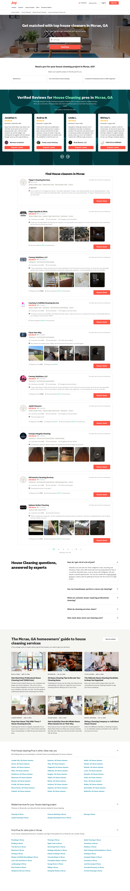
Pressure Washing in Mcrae (57, 814)
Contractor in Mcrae (91, 843)
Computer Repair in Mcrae (93, 857)
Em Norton (51, 674)
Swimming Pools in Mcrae (56, 847)
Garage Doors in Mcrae (55, 864)
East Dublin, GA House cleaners (95, 788)
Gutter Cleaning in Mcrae (92, 840)
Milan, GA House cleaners (20, 771)
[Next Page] (81, 549)
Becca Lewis (15, 674)
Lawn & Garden (29, 7)
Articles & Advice (46, 7)
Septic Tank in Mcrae (55, 843)
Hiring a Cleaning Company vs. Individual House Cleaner (101, 722)
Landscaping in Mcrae (18, 864)
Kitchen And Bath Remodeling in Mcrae (24, 857)
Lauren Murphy (16, 718)
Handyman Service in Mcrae (20, 871)
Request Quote (102, 201)
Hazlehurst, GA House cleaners (22, 774)
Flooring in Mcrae (53, 840)
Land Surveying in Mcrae (92, 864)
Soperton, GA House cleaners (58, 788)
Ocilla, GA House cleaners (93, 778)
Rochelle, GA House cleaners (94, 774)
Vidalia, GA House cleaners (57, 778)
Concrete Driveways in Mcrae (94, 867)
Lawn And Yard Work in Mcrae (21, 861)
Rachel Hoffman (90, 718)
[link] (6, 142)
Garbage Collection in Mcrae (57, 850)
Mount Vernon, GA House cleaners (23, 788)
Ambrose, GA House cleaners (58, 784)
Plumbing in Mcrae (17, 840)
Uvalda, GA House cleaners (20, 784)
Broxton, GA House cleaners (21, 781)
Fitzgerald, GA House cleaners (58, 767)
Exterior (20, 7)
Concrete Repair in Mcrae (56, 857)
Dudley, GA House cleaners (93, 784)
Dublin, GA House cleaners (93, 760)
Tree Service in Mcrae (18, 847)
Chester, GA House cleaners (93, 764)
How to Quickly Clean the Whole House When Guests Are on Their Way (64, 722)
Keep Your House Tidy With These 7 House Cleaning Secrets (26, 722)
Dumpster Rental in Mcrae (56, 871)
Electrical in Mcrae (17, 850)
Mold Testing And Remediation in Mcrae (97, 850)
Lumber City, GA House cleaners (22, 760)
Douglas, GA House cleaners (57, 774)
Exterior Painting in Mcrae (56, 854)
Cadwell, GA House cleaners (21, 791)
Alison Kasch (52, 718)
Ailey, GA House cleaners (56, 764)
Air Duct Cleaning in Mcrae (93, 871)
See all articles (111, 639)
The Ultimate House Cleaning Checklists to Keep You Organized (101, 679)
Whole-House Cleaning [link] (39, 12)
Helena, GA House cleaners (20, 767)
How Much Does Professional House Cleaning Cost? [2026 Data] (26, 679)
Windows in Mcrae (90, 847)
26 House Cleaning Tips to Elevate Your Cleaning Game (64, 679)
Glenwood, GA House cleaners (21, 778)
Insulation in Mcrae (90, 861)
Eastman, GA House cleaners (57, 760)
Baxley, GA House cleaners (57, 781)
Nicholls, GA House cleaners (93, 767)
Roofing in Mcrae (17, 843)
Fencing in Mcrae (17, 854)
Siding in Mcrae (53, 867)
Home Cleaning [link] (26, 12)
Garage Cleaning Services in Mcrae (59, 818)
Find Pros (65, 47)
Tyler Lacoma (89, 674)
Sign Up (114, 3)
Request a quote (17, 147)
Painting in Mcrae (90, 854)
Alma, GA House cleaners (92, 781)
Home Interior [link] (15, 12)
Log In (104, 3)
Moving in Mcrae (89, 814)
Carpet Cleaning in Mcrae (19, 818)
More (37, 7)
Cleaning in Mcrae (17, 814)
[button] (36, 234)
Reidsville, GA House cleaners (94, 791)
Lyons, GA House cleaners (93, 771)
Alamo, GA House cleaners (20, 764)
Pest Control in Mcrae (18, 867)
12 (76, 549)
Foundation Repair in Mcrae (57, 861)
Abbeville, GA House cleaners (58, 771)
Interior (14, 7)
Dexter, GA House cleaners (57, 791)
